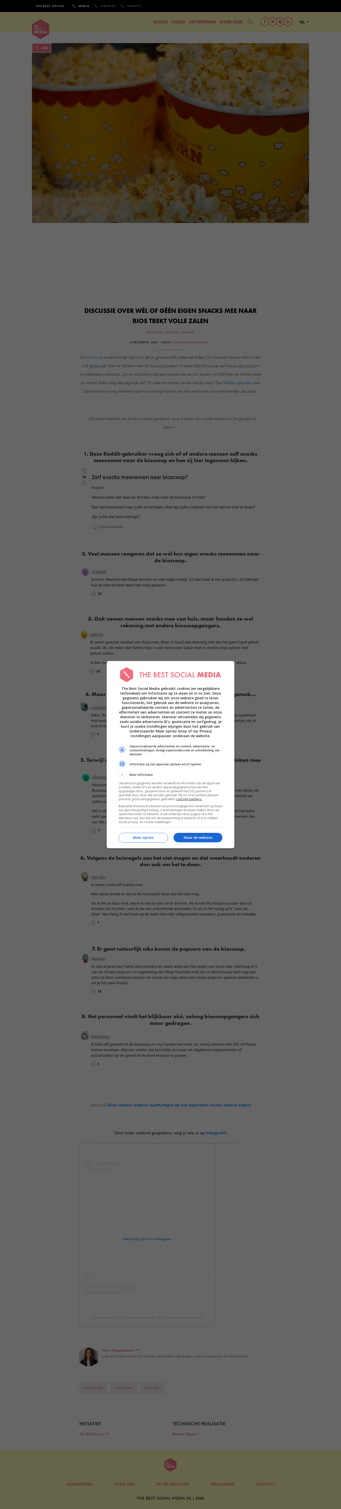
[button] (170, 774)
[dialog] (170, 754)
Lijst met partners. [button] (189, 799)
